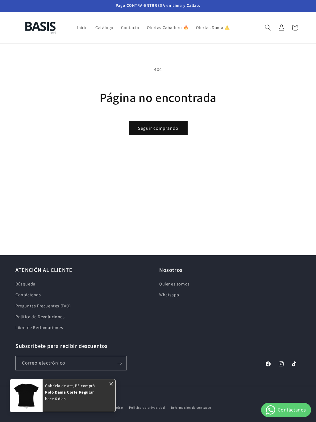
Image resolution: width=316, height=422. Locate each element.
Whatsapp (169, 295)
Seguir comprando (158, 128)
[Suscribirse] (119, 363)
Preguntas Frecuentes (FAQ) (43, 306)
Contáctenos (28, 295)
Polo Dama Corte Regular (69, 392)
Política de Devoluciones (39, 316)
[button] (268, 27)
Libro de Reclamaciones (39, 327)
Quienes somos (174, 284)
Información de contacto (191, 407)
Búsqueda (25, 284)
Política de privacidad (147, 407)
